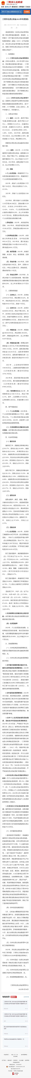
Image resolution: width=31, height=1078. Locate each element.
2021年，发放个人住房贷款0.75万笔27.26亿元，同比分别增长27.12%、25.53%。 (15, 186)
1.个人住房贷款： (11, 173)
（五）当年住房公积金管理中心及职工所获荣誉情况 (15, 944)
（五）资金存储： (11, 261)
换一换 (27, 996)
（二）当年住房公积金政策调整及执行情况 (15, 659)
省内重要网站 (24, 1054)
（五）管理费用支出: (13, 391)
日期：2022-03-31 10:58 (10, 25)
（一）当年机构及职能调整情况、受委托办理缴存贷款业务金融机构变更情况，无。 (15, 651)
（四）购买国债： (11, 251)
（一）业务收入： (11, 295)
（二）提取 (10, 150)
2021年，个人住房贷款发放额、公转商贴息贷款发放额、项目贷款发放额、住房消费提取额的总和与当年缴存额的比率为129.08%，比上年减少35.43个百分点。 (15, 633)
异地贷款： (11, 222)
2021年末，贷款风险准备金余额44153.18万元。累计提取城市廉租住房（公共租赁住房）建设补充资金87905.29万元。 (15, 382)
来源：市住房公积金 (22, 25)
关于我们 (4, 1060)
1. (6, 665)
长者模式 (26, 11)
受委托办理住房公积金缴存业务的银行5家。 (15, 144)
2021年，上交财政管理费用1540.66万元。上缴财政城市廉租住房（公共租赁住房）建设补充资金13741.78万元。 (15, 369)
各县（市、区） (15, 1054)
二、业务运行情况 (9, 114)
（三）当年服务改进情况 (12, 831)
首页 (2, 7)
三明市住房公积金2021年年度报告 (15, 19)
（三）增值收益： (11, 330)
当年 (8, 775)
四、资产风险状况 (9, 407)
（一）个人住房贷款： (13, 411)
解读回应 (15, 7)
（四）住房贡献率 (11, 623)
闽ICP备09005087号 (15, 1068)
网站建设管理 (16, 1062)
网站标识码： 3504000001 (16, 1064)
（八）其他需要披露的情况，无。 (15, 977)
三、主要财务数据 (9, 291)
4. (6, 775)
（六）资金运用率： (12, 274)
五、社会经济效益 (9, 437)
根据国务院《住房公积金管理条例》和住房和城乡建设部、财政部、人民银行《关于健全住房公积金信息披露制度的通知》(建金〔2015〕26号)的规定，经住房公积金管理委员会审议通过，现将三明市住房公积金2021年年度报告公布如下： (15, 41)
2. (6, 693)
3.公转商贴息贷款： (12, 235)
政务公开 (8, 7)
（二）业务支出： (11, 308)
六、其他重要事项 (9, 643)
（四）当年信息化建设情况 (13, 907)
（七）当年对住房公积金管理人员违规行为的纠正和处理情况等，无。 (15, 971)
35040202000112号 (20, 1066)
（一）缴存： (10, 118)
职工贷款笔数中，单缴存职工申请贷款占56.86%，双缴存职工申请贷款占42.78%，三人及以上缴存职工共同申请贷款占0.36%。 (15, 583)
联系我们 (15, 1060)
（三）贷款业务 (10, 527)
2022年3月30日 (22, 989)
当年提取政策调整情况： (15, 693)
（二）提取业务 (10, 495)
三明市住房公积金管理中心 (18, 985)
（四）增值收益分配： (13, 343)
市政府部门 (6, 1054)
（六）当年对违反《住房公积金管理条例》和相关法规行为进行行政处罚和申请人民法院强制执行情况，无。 (15, 962)
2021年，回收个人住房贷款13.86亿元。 (15, 195)
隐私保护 (10, 1060)
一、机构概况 (8, 54)
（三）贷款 (9, 169)
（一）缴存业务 (10, 441)
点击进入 (13, 997)
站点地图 (21, 1060)
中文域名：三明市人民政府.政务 (15, 1070)
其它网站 (15, 1056)
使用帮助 (27, 1060)
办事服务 (22, 7)
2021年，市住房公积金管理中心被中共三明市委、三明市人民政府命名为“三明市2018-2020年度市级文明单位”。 (15, 952)
